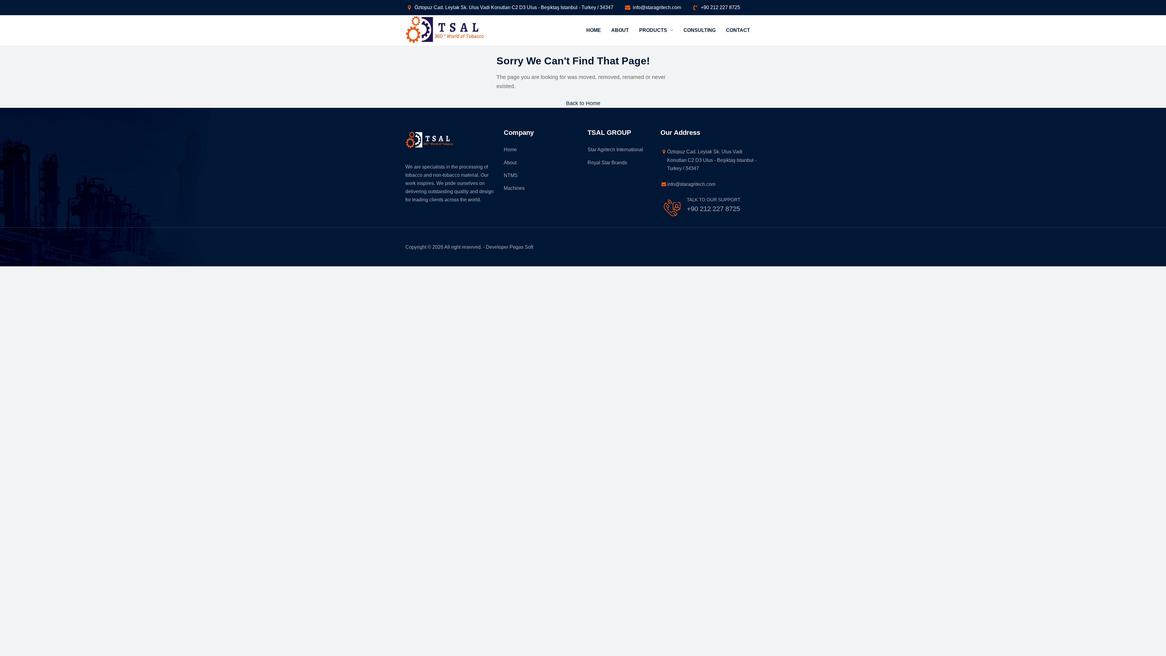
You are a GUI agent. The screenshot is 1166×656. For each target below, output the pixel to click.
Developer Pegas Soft (509, 247)
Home (593, 30)
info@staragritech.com (657, 7)
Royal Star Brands (607, 162)
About (620, 30)
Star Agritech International (615, 149)
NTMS (511, 175)
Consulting (700, 30)
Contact (738, 30)
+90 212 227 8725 (720, 7)
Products (653, 30)
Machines (514, 188)
